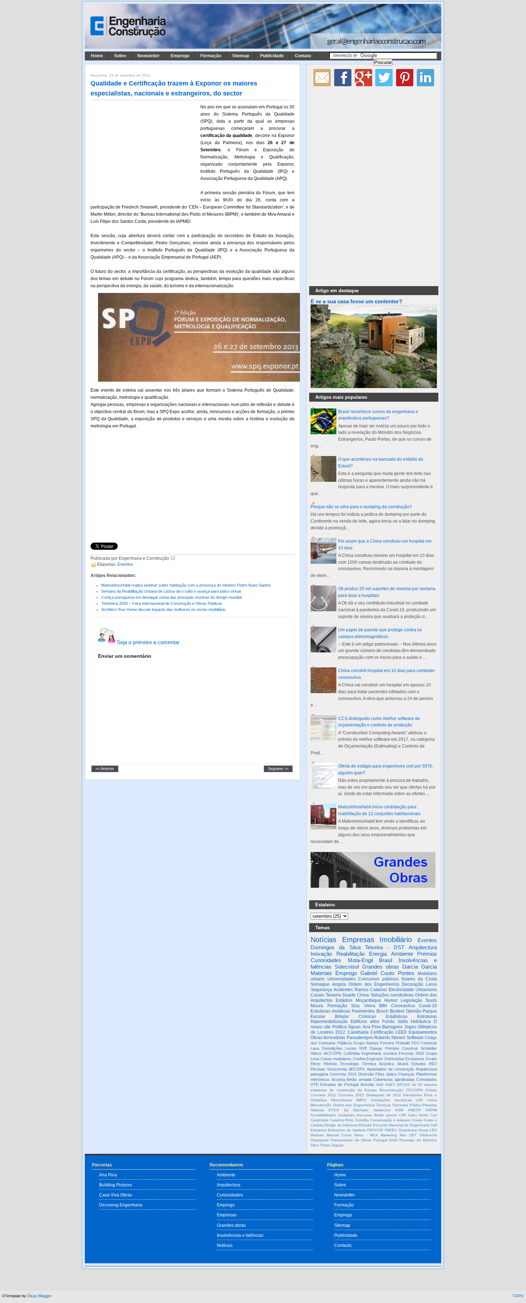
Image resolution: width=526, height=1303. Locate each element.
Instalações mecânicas (391, 1100)
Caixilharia (358, 1032)
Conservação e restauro (390, 1120)
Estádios (344, 1000)
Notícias (323, 940)
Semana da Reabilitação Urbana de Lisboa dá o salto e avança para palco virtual (171, 591)
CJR (402, 1115)
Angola (339, 984)
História (330, 1064)
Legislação (411, 1000)
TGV (415, 1043)
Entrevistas (394, 1059)
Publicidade (272, 55)
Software (415, 1037)
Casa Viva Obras (115, 1194)
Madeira (317, 1135)
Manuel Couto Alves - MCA (352, 1135)
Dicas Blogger (39, 1296)
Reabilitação (350, 954)
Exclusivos (414, 1059)
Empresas (358, 940)
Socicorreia (337, 1069)
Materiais (321, 973)
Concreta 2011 (323, 1095)
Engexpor (374, 1059)
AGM (399, 1110)
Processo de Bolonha (418, 1140)
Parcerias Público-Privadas (415, 1105)
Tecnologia (349, 1064)
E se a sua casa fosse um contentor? (356, 301)
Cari (433, 1115)
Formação (210, 55)
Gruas (423, 1130)
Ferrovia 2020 (411, 1053)
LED (433, 1130)
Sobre (120, 55)
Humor (391, 1000)
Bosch (382, 1011)
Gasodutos (408, 1130)
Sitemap (240, 55)
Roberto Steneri (389, 1037)
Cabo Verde (418, 1115)
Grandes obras (380, 967)
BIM (383, 1005)
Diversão (366, 1074)
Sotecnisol (347, 967)
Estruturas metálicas (330, 1011)
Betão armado (359, 1079)
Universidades (341, 978)
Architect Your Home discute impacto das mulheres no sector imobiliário (163, 609)
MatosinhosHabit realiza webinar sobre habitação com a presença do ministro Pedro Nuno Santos (186, 585)
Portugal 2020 (385, 1140)
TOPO (518, 1296)
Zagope (337, 1145)
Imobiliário (396, 940)
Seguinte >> (278, 768)
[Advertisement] (144, 150)
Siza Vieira (363, 1005)
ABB (380, 1085)
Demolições (332, 1048)
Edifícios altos (365, 1021)
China (363, 995)
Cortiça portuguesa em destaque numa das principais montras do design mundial (171, 597)
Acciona (338, 1079)
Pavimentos (363, 1011)
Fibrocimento (341, 1100)
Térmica (369, 1064)
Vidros (316, 1053)
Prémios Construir (401, 1048)
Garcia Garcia (419, 967)
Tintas (325, 1145)
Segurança (321, 989)
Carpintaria (319, 1120)
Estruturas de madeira (347, 1130)
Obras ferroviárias (328, 1037)
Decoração (412, 984)
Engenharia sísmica (378, 1053)
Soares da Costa (419, 978)
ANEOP (414, 1110)
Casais (317, 995)
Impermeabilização (329, 1021)
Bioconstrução (391, 1090)
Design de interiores (341, 1125)
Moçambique (368, 1000)
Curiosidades (326, 960)
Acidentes (343, 989)
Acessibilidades (323, 1115)
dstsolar (367, 1084)
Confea (359, 1059)
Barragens (392, 1026)
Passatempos (360, 1037)
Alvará (402, 1064)
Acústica (386, 1064)
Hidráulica (421, 1021)
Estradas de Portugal (339, 1084)
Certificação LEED (388, 1032)
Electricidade (401, 989)
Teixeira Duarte (341, 995)
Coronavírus (403, 1005)
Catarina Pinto (342, 1120)
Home (97, 55)
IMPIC (361, 1100)
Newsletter (148, 55)
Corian (417, 1120)
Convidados (426, 1079)
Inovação (321, 954)
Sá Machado (356, 1110)
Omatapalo (320, 1140)
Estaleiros (319, 1130)
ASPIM (431, 1110)
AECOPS (357, 1069)
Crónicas (367, 1016)
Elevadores (412, 1095)
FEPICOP (375, 1130)
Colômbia (352, 1053)
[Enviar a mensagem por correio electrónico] (176, 558)
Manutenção (321, 1105)
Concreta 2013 (343, 1074)
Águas (354, 1026)
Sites (315, 1145)
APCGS (403, 1085)
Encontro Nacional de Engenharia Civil (405, 1125)
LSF (419, 1100)
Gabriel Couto (377, 973)
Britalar (342, 1016)
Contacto (343, 1245)
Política (339, 1026)
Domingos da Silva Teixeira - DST (357, 947)
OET (413, 1135)
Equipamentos (423, 1032)
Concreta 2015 (351, 1095)
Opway (376, 1048)
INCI (433, 1064)
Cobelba (362, 1120)
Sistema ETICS (325, 1110)
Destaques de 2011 (383, 1095)
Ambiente (402, 954)
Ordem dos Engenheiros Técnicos (362, 1105)
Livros (432, 1100)
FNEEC (391, 1130)
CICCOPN (414, 1090)
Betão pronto (385, 1115)
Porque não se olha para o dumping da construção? (361, 506)
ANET (390, 1085)
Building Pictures (115, 1184)
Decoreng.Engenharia (120, 1204)
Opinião (413, 1011)
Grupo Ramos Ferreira (374, 1043)
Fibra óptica (385, 1074)
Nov (403, 1135)
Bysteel (397, 1011)
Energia (378, 954)
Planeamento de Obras (351, 1140)
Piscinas (318, 1069)
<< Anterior (105, 768)
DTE (314, 1084)
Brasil (385, 960)
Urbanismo (426, 989)
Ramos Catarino (371, 989)
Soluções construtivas (392, 995)
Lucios (350, 1048)
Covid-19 (428, 1005)
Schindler (429, 1048)
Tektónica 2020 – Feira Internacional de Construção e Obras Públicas (161, 603)
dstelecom (382, 1110)
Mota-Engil (360, 960)
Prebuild (403, 1043)
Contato (303, 55)
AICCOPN (332, 1053)
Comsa (431, 1090)
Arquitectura (423, 947)
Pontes (406, 973)
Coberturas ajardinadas (394, 1079)
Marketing (389, 1135)
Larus (431, 984)
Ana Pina (371, 1026)
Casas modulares (336, 1059)
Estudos (418, 1064)
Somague (320, 984)
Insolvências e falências (240, 1235)
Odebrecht (428, 1135)
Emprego (180, 55)
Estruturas (427, 1016)
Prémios (427, 954)
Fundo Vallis (395, 1021)
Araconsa (364, 1115)
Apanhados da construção (390, 1069)
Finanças (406, 1074)
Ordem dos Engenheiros (374, 984)
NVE (363, 1048)
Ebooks (365, 1125)
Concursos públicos (378, 978)
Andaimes (346, 1115)
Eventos (125, 564)
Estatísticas (397, 1016)
